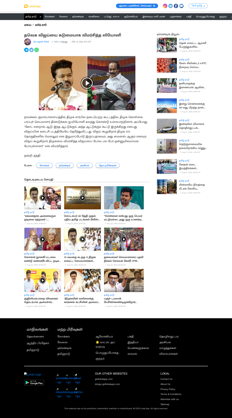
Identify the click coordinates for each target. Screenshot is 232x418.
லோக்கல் (63, 336)
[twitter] (31, 52)
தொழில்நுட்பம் (169, 336)
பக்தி (131, 336)
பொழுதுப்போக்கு (107, 352)
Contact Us (166, 379)
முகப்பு (27, 25)
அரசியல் (165, 342)
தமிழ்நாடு (33, 350)
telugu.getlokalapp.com (107, 384)
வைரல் (132, 354)
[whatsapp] (36, 52)
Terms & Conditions (170, 394)
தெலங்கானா (35, 336)
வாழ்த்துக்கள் (167, 348)
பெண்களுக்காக (138, 348)
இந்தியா (133, 342)
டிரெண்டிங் (64, 348)
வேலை (62, 342)
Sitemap (164, 404)
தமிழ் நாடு (31, 17)
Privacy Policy (167, 389)
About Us (165, 384)
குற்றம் (100, 358)
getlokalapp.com (104, 379)
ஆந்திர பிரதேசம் (38, 343)
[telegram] (26, 52)
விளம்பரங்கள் (168, 354)
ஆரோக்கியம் (104, 336)
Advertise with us (169, 399)
